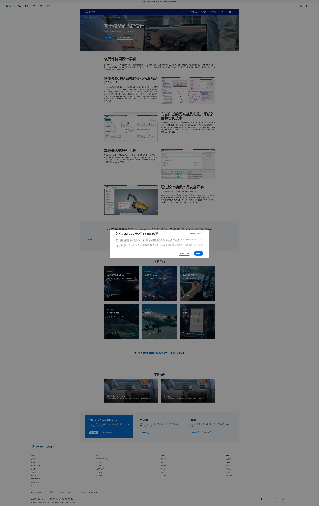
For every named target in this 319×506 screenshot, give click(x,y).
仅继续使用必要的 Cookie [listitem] (196, 233)
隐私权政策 (121, 246)
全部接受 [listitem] (198, 253)
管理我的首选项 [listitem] (184, 253)
